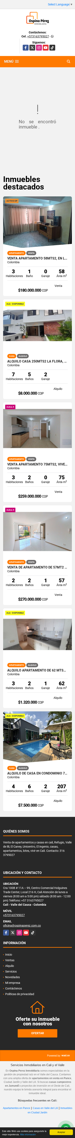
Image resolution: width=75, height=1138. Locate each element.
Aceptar (61, 1132)
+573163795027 (38, 36)
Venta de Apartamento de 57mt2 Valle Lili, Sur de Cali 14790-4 (37, 567)
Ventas (9, 960)
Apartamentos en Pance (16, 1108)
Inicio (8, 954)
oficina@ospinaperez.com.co (22, 925)
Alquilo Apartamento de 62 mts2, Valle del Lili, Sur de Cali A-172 (37, 670)
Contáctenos (13, 988)
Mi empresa (12, 982)
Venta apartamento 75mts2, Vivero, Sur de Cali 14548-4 (37, 464)
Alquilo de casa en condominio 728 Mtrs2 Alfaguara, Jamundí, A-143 (37, 773)
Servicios (11, 971)
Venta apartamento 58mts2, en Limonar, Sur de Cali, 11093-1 (37, 258)
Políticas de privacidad (19, 994)
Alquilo (9, 966)
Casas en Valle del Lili (45, 1108)
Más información (28, 1134)
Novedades (12, 977)
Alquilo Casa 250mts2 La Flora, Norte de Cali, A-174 (37, 361)
